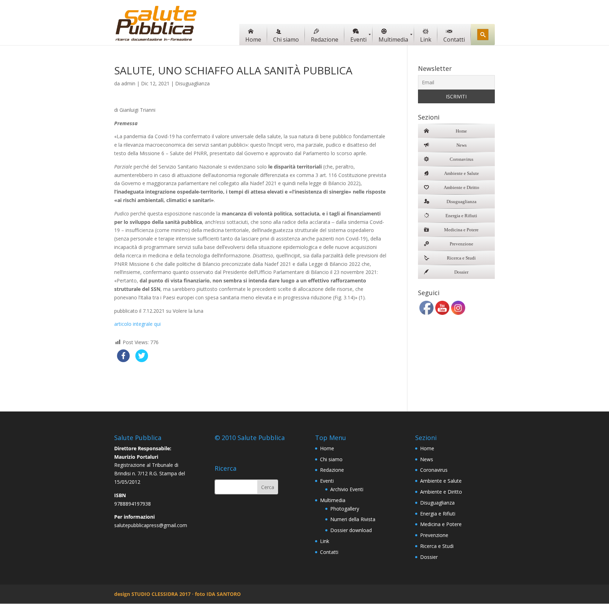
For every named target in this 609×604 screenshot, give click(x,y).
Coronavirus (434, 469)
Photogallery (344, 508)
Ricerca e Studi (437, 546)
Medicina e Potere (441, 524)
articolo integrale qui (137, 324)
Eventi (327, 480)
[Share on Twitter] (141, 360)
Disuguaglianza (192, 83)
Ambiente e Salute (441, 480)
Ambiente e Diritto (441, 491)
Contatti (329, 552)
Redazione (332, 469)
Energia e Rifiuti (437, 513)
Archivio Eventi (346, 489)
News (426, 459)
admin (128, 83)
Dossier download (351, 530)
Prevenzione (434, 535)
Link (324, 541)
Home (327, 448)
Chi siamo (331, 459)
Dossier (429, 557)
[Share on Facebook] (123, 360)
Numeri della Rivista (352, 519)
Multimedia (332, 500)
